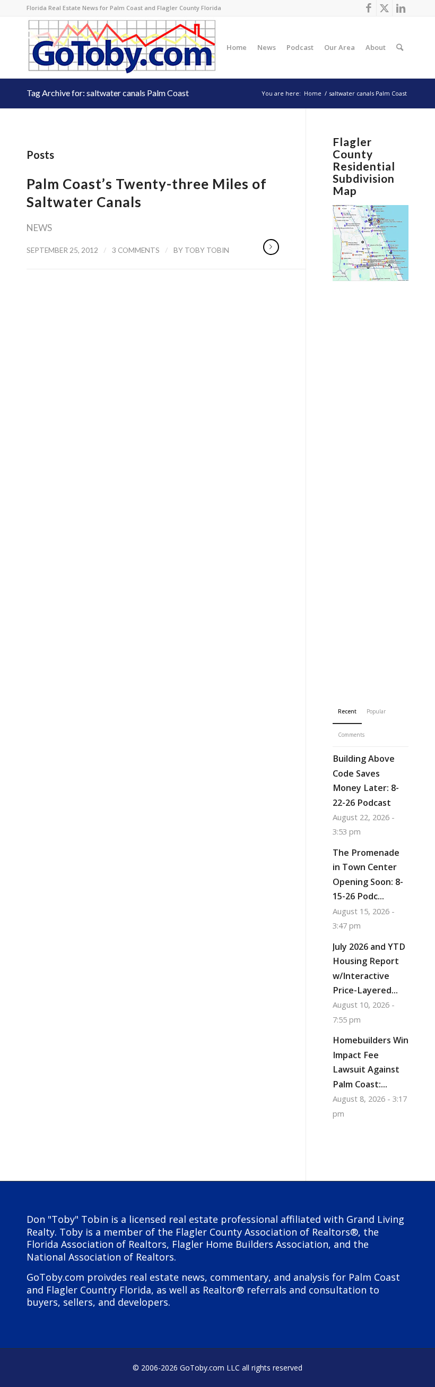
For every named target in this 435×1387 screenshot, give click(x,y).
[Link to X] (384, 8)
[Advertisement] (370, 477)
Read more (271, 247)
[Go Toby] (123, 47)
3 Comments (136, 249)
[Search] (399, 47)
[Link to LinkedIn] (400, 8)
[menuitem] (236, 47)
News (39, 227)
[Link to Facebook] (368, 8)
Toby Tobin (207, 249)
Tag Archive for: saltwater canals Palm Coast (108, 93)
